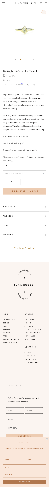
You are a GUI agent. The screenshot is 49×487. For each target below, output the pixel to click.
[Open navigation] (3, 3)
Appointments (31, 362)
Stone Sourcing (32, 329)
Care (6, 226)
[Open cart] (46, 3)
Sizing (6, 323)
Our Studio (30, 359)
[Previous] (15, 59)
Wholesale (29, 339)
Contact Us (9, 320)
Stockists (29, 356)
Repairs (6, 329)
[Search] (41, 3)
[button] (20, 59)
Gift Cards (29, 336)
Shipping (8, 235)
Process (8, 216)
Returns (28, 326)
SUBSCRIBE (24, 436)
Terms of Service (12, 339)
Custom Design (32, 333)
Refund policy (10, 342)
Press (6, 336)
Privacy (6, 333)
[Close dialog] (47, 439)
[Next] (33, 59)
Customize (29, 320)
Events (28, 352)
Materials (9, 207)
